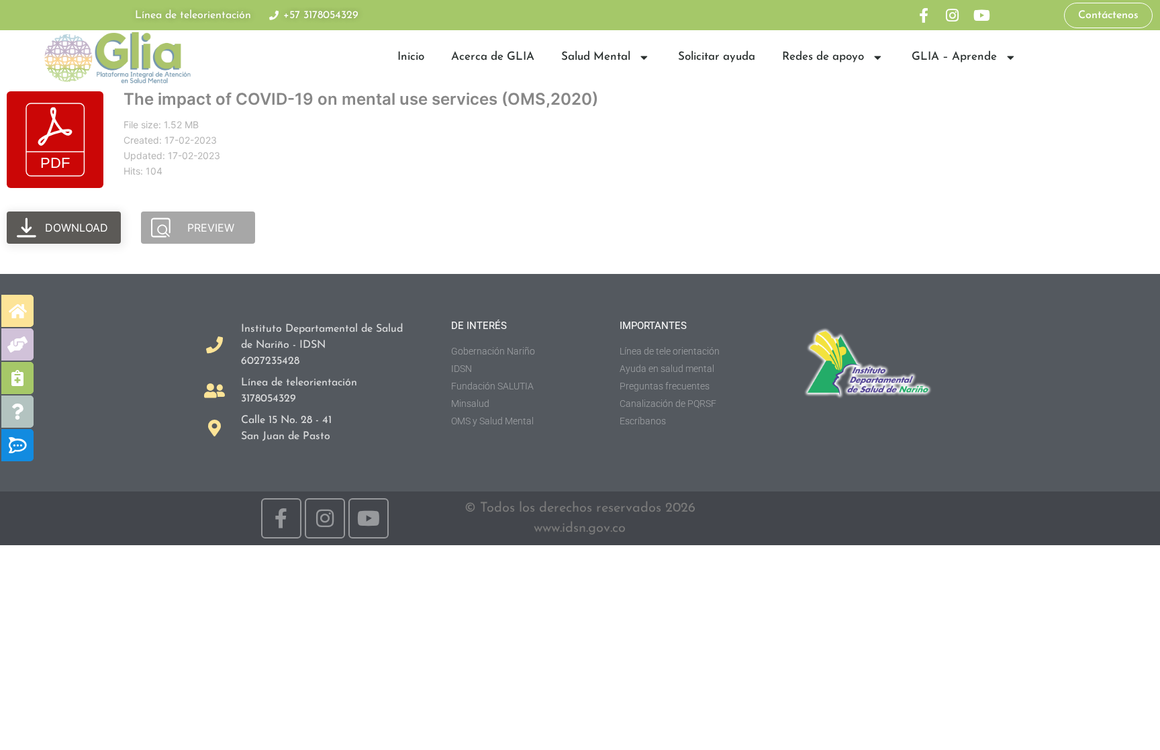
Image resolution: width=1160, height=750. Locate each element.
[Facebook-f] (923, 15)
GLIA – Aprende (954, 56)
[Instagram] (952, 15)
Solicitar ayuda (716, 56)
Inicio (410, 56)
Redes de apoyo (823, 56)
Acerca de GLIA (492, 56)
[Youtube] (982, 15)
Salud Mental (595, 56)
